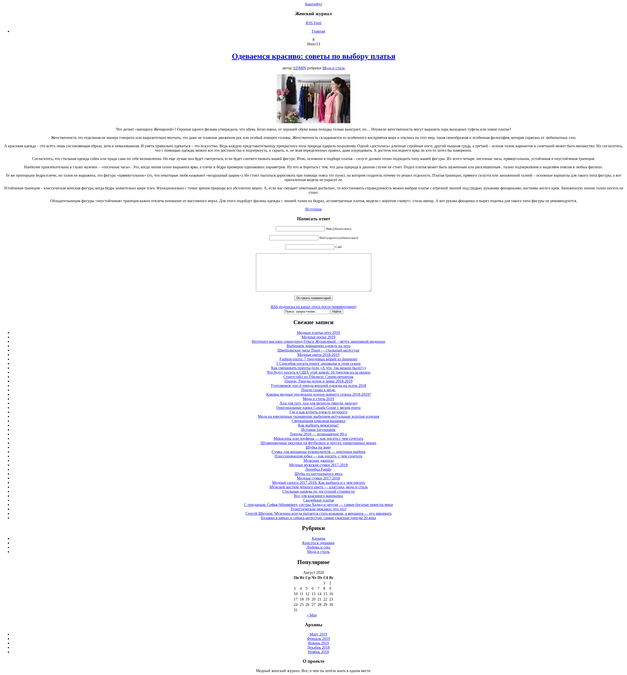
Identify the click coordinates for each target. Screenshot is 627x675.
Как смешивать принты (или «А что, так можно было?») (318, 368)
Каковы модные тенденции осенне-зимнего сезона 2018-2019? (318, 394)
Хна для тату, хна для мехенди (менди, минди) (318, 403)
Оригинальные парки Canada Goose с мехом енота (318, 407)
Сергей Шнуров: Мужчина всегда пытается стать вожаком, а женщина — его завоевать (318, 513)
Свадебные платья (318, 500)
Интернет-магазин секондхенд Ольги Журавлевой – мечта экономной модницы (318, 341)
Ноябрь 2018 (318, 652)
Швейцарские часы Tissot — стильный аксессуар (318, 350)
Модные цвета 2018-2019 (318, 355)
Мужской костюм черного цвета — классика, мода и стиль (318, 487)
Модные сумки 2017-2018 (318, 478)
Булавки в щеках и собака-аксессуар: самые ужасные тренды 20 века (318, 518)
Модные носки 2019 (318, 337)
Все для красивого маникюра (318, 496)
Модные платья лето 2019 (318, 333)
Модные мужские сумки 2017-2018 (318, 465)
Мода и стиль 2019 (318, 399)
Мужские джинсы (318, 460)
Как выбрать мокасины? (318, 425)
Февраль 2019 (318, 639)
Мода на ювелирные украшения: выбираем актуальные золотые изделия (318, 416)
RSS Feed (313, 23)
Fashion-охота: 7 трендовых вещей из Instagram (318, 359)
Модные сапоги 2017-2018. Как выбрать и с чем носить (318, 482)
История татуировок (318, 430)
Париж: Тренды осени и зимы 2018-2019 (318, 381)
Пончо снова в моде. (318, 390)
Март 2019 (318, 634)
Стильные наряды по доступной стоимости (318, 491)
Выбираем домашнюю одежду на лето (318, 346)
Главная (318, 31)
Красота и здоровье (318, 543)
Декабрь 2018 (318, 647)
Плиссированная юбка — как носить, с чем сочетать (318, 456)
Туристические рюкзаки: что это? (318, 509)
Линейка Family (318, 469)
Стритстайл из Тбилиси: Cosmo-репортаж (318, 377)
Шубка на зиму (318, 447)
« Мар (312, 615)
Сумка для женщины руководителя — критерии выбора (318, 452)
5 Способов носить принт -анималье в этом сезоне (318, 363)
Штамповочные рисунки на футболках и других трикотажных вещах (318, 443)
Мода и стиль (333, 68)
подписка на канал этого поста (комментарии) (313, 307)
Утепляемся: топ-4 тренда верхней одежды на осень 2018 (318, 385)
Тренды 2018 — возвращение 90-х (318, 434)
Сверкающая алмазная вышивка (318, 421)
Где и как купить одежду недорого (318, 412)
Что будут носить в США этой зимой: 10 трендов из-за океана (318, 372)
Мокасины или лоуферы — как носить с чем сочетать (318, 438)
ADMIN (299, 68)
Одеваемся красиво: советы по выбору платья (313, 56)
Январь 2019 (318, 643)
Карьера (318, 538)
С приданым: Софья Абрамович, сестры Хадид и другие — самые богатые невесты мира (318, 505)
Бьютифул (313, 4)
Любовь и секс (318, 547)
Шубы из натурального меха (318, 474)
